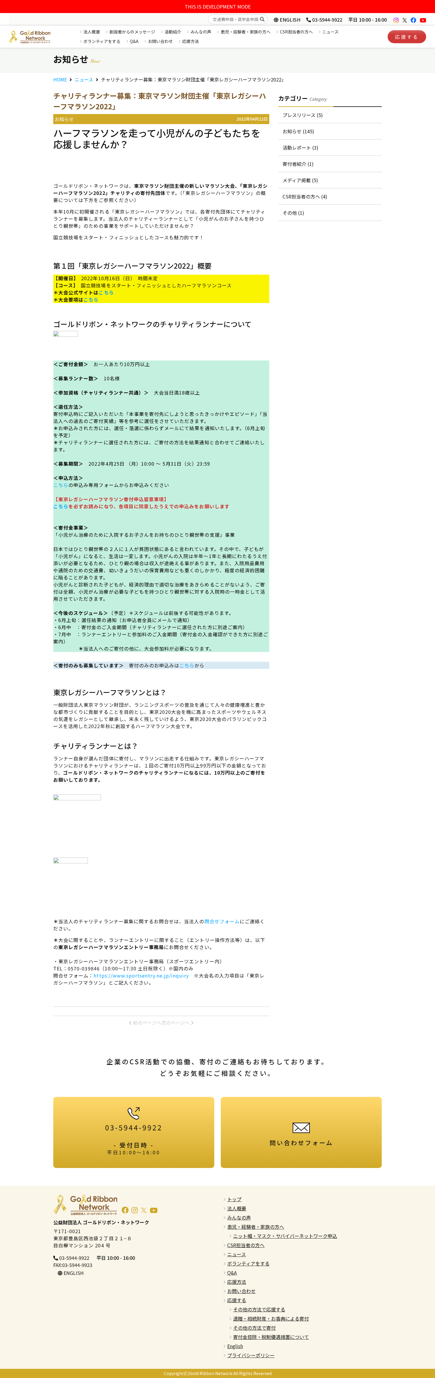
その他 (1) (293, 212)
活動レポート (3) (300, 147)
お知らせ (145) (298, 131)
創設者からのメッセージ (132, 32)
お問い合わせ (160, 41)
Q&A (134, 41)
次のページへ (176, 1022)
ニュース (330, 32)
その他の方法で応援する (259, 1309)
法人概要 (91, 32)
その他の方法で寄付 (254, 1327)
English (235, 1346)
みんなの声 (201, 32)
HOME (60, 79)
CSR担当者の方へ (296, 32)
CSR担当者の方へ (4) (305, 196)
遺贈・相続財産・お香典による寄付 (271, 1318)
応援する (407, 36)
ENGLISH (289, 19)
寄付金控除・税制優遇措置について (271, 1336)
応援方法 (190, 41)
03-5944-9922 (326, 19)
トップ (234, 1199)
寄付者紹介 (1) (298, 163)
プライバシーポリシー (251, 1355)
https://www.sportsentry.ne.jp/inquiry (141, 975)
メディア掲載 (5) (300, 180)
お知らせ (64, 119)
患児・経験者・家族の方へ (245, 32)
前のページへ (146, 1022)
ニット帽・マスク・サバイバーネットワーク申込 (285, 1235)
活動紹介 (173, 32)
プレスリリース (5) (303, 114)
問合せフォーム (222, 921)
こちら (91, 299)
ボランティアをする (101, 41)
